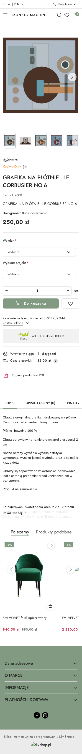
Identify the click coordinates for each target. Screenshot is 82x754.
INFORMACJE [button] (17, 688)
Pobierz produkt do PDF (28, 375)
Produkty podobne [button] (54, 532)
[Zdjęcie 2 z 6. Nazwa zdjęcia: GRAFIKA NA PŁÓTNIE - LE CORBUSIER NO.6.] (25, 140)
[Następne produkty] (71, 569)
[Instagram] (45, 715)
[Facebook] (37, 715)
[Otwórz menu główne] (5, 14)
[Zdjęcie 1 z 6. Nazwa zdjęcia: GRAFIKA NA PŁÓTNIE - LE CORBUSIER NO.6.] (10, 140)
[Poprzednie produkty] (11, 569)
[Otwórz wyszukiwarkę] (59, 15)
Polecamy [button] (20, 532)
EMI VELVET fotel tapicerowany (24, 617)
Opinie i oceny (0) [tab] (41, 403)
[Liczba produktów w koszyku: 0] (74, 15)
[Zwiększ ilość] (67, 291)
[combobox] (39, 252)
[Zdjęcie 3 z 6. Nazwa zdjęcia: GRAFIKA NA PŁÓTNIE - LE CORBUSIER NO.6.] (41, 140)
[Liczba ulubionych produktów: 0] (66, 15)
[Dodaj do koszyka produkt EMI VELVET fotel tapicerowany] (50, 606)
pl (4, 4)
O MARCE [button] (14, 675)
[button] (72, 77)
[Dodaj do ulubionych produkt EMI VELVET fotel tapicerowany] (51, 545)
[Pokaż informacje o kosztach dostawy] (55, 360)
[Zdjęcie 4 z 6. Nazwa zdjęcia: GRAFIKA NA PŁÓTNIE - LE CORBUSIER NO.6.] (57, 140)
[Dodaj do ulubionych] (70, 303)
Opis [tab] (10, 403)
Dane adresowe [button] (19, 663)
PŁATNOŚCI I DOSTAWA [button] (26, 700)
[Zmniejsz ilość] (6, 291)
